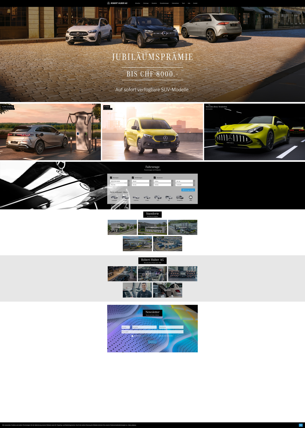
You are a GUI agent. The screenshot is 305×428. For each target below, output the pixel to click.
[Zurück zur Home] (117, 3)
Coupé (147, 200)
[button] (23, 132)
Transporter (180, 200)
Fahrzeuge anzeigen (188, 190)
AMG (191, 200)
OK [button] (301, 425)
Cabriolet (136, 200)
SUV (158, 200)
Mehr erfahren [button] (132, 425)
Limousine (114, 200)
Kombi (125, 200)
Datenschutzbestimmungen (150, 336)
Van (169, 200)
